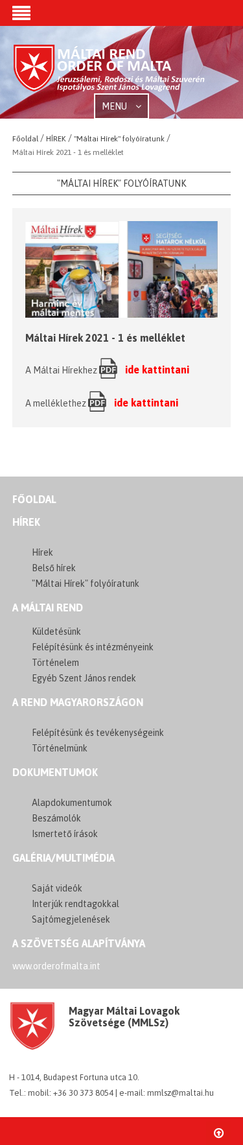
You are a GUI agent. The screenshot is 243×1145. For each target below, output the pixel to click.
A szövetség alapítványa (78, 943)
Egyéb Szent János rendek (84, 678)
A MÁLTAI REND (47, 607)
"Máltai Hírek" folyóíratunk (85, 583)
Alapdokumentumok (72, 802)
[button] (21, 14)
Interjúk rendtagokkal (75, 904)
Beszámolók (56, 818)
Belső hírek (54, 568)
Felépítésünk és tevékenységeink (98, 732)
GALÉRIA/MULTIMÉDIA (63, 858)
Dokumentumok (55, 772)
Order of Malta (109, 73)
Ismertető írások (65, 834)
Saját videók (57, 888)
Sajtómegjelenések (71, 919)
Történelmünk (59, 748)
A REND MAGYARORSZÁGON (77, 702)
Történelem (55, 662)
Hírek (26, 522)
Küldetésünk (56, 631)
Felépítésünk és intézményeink (93, 647)
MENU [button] (115, 106)
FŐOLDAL (34, 499)
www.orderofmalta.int (56, 966)
